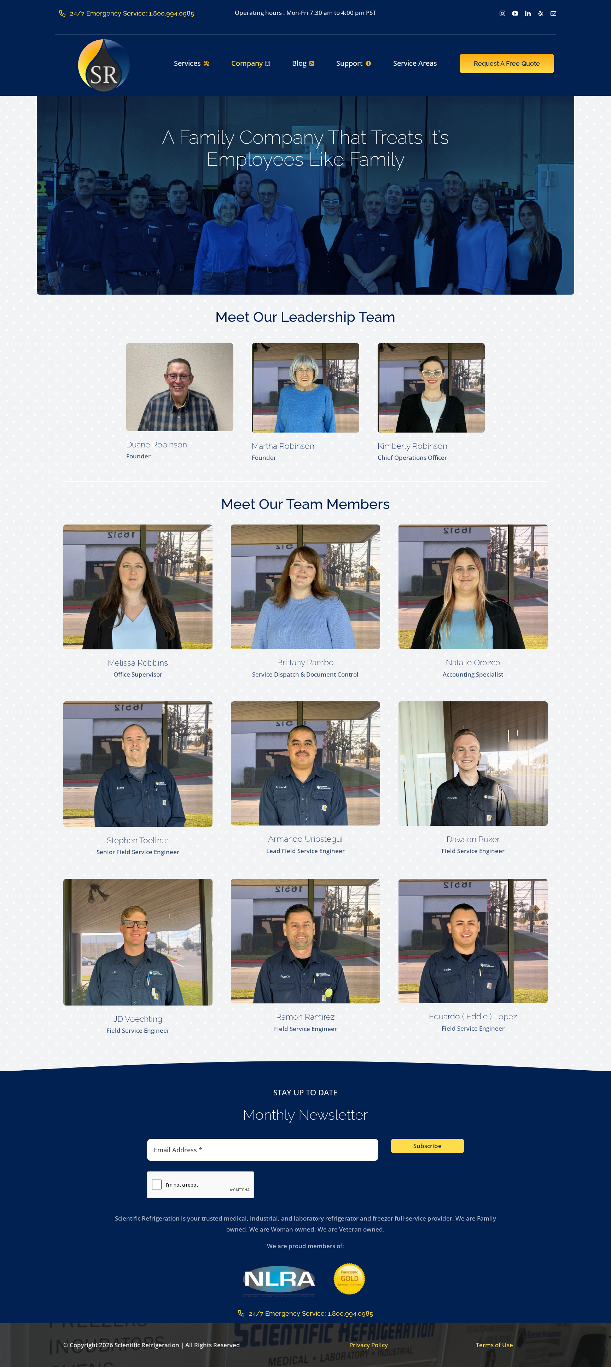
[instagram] (502, 13)
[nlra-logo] (278, 1267)
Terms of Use (494, 1345)
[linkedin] (528, 13)
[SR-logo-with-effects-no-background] (103, 41)
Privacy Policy (368, 1345)
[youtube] (515, 13)
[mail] (553, 13)
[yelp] (540, 13)
